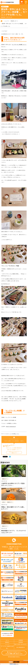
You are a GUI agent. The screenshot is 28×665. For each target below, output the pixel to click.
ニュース (7, 21)
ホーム (7, 640)
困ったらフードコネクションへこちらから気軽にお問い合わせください (14, 653)
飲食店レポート (14, 21)
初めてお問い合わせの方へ (20, 644)
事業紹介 (7, 642)
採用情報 (21, 642)
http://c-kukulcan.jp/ (11, 426)
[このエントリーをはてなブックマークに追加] (10, 456)
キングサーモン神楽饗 (20, 398)
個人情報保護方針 (21, 647)
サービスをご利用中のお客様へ (7, 647)
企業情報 (21, 640)
